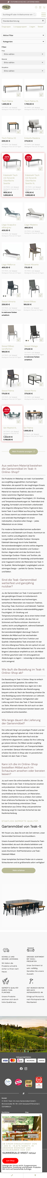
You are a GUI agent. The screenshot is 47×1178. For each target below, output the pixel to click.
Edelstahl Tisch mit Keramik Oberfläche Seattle (10, 179)
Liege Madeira (31, 224)
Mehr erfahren (19, 870)
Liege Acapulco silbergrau (9, 226)
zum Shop (10, 1160)
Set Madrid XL (10, 427)
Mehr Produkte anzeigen (22, 451)
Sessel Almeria (8, 301)
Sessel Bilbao (30, 301)
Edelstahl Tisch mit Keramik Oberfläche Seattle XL (32, 179)
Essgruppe (6, 26)
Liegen (32, 26)
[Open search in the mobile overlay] (19, 14)
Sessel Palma (8, 390)
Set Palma (28, 427)
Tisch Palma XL (31, 101)
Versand (14, 107)
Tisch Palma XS (9, 138)
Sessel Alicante (31, 264)
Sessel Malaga (31, 346)
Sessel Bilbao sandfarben (8, 347)
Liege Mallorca (8, 264)
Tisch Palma (7, 101)
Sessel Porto (30, 390)
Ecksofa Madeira (32, 138)
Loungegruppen (20, 26)
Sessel (40, 26)
